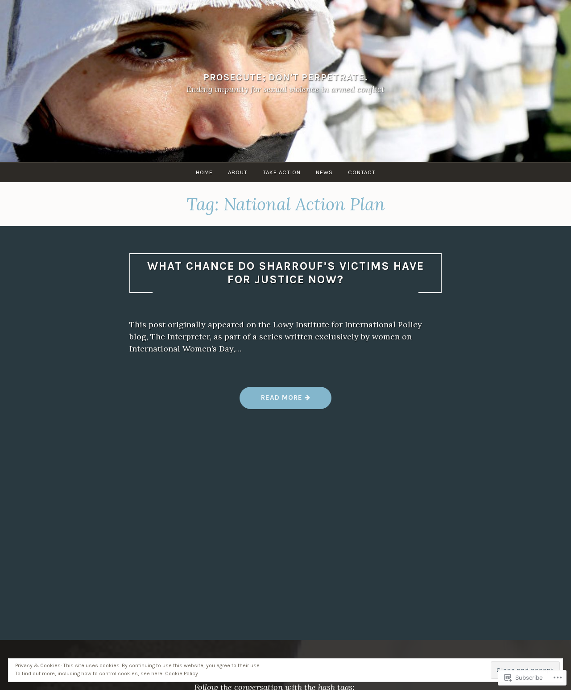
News (324, 172)
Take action (282, 172)
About (238, 172)
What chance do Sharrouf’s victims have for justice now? (285, 272)
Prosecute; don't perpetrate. (285, 77)
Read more (272, 401)
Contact (362, 172)
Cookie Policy (181, 673)
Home (204, 172)
